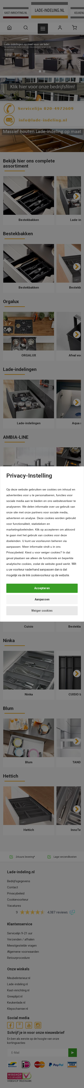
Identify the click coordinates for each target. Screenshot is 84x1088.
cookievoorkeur (41, 575)
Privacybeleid (14, 552)
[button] (42, 588)
